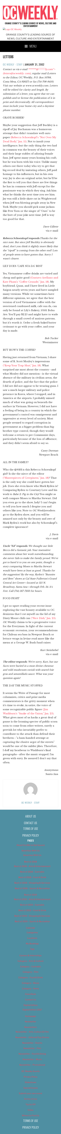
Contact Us (30, 823)
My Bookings (32, 943)
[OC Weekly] (12, 29)
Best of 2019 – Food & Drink (32, 910)
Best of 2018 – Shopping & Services (32, 883)
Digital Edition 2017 (32, 1009)
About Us (30, 816)
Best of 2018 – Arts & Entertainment (32, 866)
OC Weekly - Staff (13, 64)
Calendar (30, 928)
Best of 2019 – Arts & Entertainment (32, 899)
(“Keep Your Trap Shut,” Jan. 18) (22, 365)
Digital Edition (31, 1005)
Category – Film (30, 972)
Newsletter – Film (32, 1048)
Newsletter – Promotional (32, 1065)
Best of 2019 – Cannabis (32, 905)
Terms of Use (30, 828)
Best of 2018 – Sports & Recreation (32, 888)
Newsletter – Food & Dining (32, 1054)
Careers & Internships (30, 955)
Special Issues (30, 1088)
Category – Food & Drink (30, 977)
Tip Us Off (31, 1104)
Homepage (30, 1016)
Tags (32, 949)
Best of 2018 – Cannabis (32, 872)
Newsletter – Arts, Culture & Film (32, 1032)
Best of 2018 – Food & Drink (32, 877)
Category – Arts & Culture (31, 961)
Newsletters (30, 1027)
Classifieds (30, 994)
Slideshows (30, 1082)
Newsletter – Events (32, 1043)
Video (30, 1110)
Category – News (30, 988)
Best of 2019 (30, 895)
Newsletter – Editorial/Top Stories (32, 1037)
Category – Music (30, 983)
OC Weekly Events (30, 1071)
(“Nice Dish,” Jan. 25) (43, 618)
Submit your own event (30, 1093)
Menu (33, 46)
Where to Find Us (30, 1115)
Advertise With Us (30, 850)
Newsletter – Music (32, 1059)
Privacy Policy (30, 835)
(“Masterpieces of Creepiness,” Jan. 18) (26, 477)
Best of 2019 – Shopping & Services (32, 916)
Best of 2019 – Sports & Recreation (32, 921)
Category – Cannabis (30, 966)
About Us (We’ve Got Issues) (30, 845)
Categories (32, 932)
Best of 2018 (30, 861)
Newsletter (30, 1021)
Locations (32, 938)
